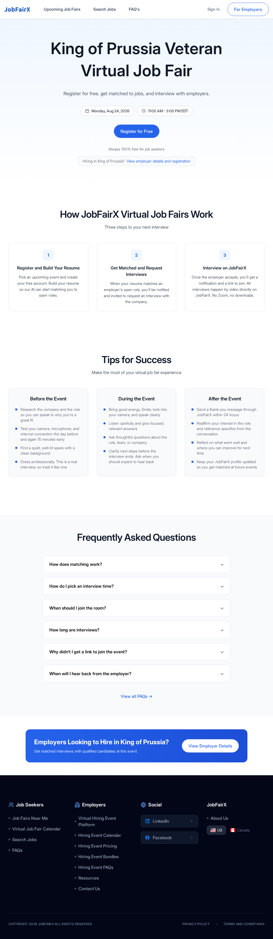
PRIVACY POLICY (196, 924)
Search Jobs (104, 9)
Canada (243, 830)
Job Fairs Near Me (30, 818)
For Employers (248, 9)
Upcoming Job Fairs (62, 9)
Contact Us (89, 888)
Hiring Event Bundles (98, 856)
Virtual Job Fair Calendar (36, 828)
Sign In (213, 9)
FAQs (17, 850)
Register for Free (137, 131)
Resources (88, 878)
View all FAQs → (136, 696)
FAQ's (134, 9)
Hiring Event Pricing (97, 846)
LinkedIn (161, 821)
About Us (219, 818)
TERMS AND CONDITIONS (243, 924)
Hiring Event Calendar (99, 835)
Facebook (162, 837)
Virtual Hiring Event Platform (97, 821)
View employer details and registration (158, 161)
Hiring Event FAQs (95, 867)
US (219, 830)
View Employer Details (210, 746)
